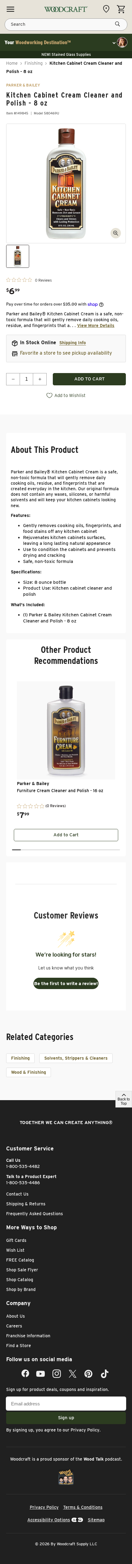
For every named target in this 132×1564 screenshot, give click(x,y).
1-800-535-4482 (23, 1166)
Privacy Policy (85, 1429)
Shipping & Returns (25, 1203)
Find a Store (18, 1345)
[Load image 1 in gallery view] (17, 256)
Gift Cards (16, 1240)
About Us (15, 1316)
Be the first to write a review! (66, 983)
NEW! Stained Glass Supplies (66, 54)
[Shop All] (10, 9)
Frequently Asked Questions (34, 1213)
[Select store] (108, 9)
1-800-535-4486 (23, 1182)
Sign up (66, 1417)
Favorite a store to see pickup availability (66, 353)
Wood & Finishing (28, 1072)
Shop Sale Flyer (22, 1269)
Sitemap (96, 1519)
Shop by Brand (21, 1289)
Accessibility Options (48, 1519)
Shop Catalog (19, 1279)
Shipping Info (72, 342)
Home (12, 63)
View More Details (96, 325)
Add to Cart (66, 835)
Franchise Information (28, 1335)
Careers (14, 1325)
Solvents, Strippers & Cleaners (76, 1058)
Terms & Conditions (83, 1507)
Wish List (15, 1250)
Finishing (34, 63)
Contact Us (17, 1194)
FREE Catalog (20, 1260)
